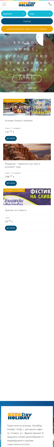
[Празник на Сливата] (27, 210)
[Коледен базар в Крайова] (27, 120)
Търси (27, 21)
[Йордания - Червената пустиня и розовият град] (27, 165)
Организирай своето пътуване (27, 29)
